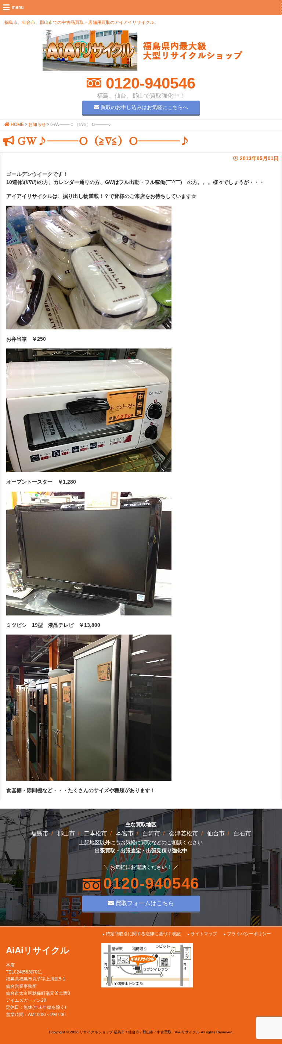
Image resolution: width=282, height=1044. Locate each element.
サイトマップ (204, 933)
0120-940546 (148, 83)
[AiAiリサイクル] (142, 69)
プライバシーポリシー (249, 933)
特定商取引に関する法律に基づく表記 (143, 933)
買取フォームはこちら (144, 903)
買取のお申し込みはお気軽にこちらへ (143, 107)
